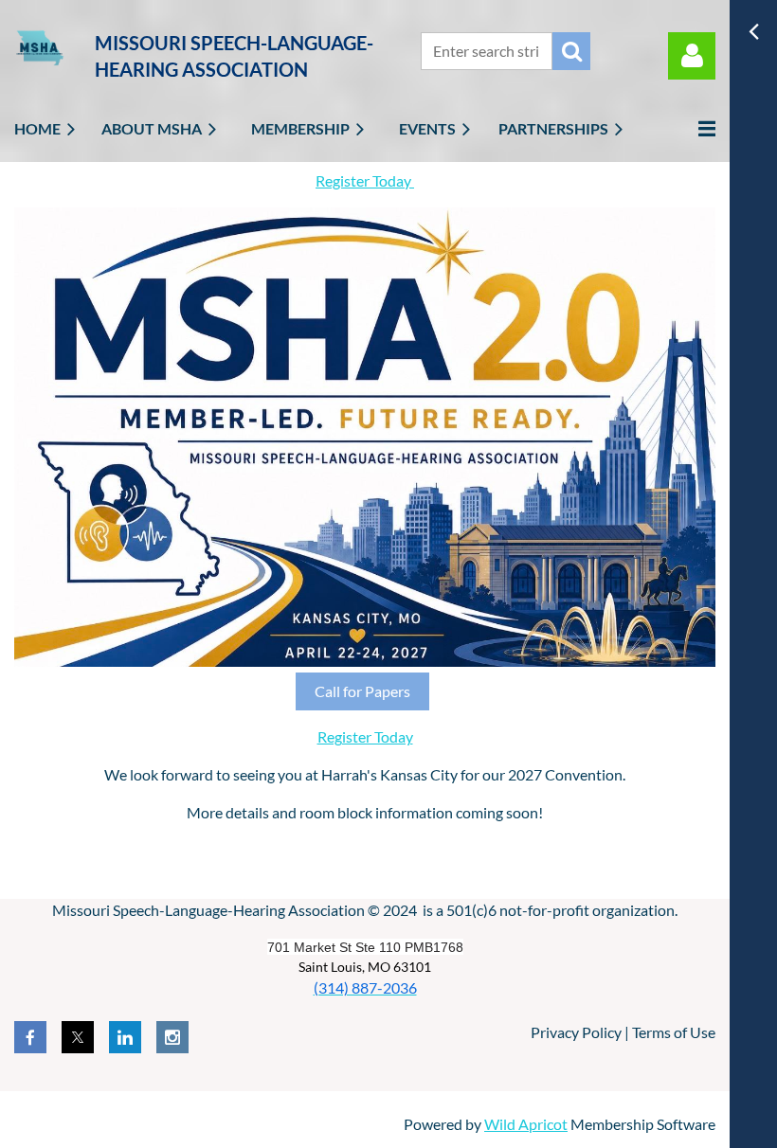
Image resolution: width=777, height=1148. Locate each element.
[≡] (687, 128)
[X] (78, 1037)
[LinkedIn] (125, 1037)
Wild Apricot (526, 1124)
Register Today (365, 180)
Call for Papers (362, 691)
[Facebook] (30, 1037)
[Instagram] (172, 1037)
